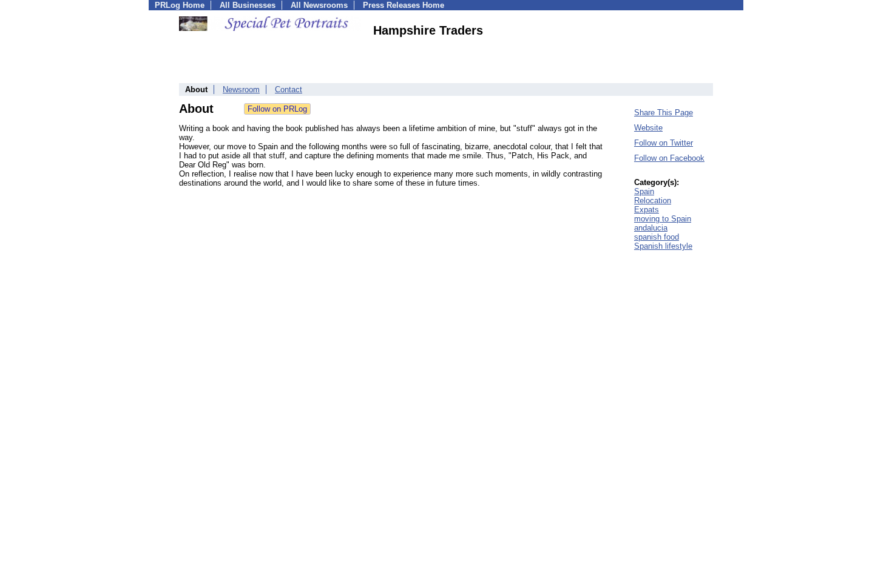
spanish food (656, 236)
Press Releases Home (403, 5)
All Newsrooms (319, 5)
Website (648, 127)
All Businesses (247, 5)
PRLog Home (179, 5)
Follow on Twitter (663, 142)
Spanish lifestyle (663, 246)
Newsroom (241, 89)
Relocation (652, 200)
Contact (288, 89)
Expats (646, 209)
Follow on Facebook (669, 158)
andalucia (650, 227)
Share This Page (663, 112)
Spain (644, 191)
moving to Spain (662, 218)
